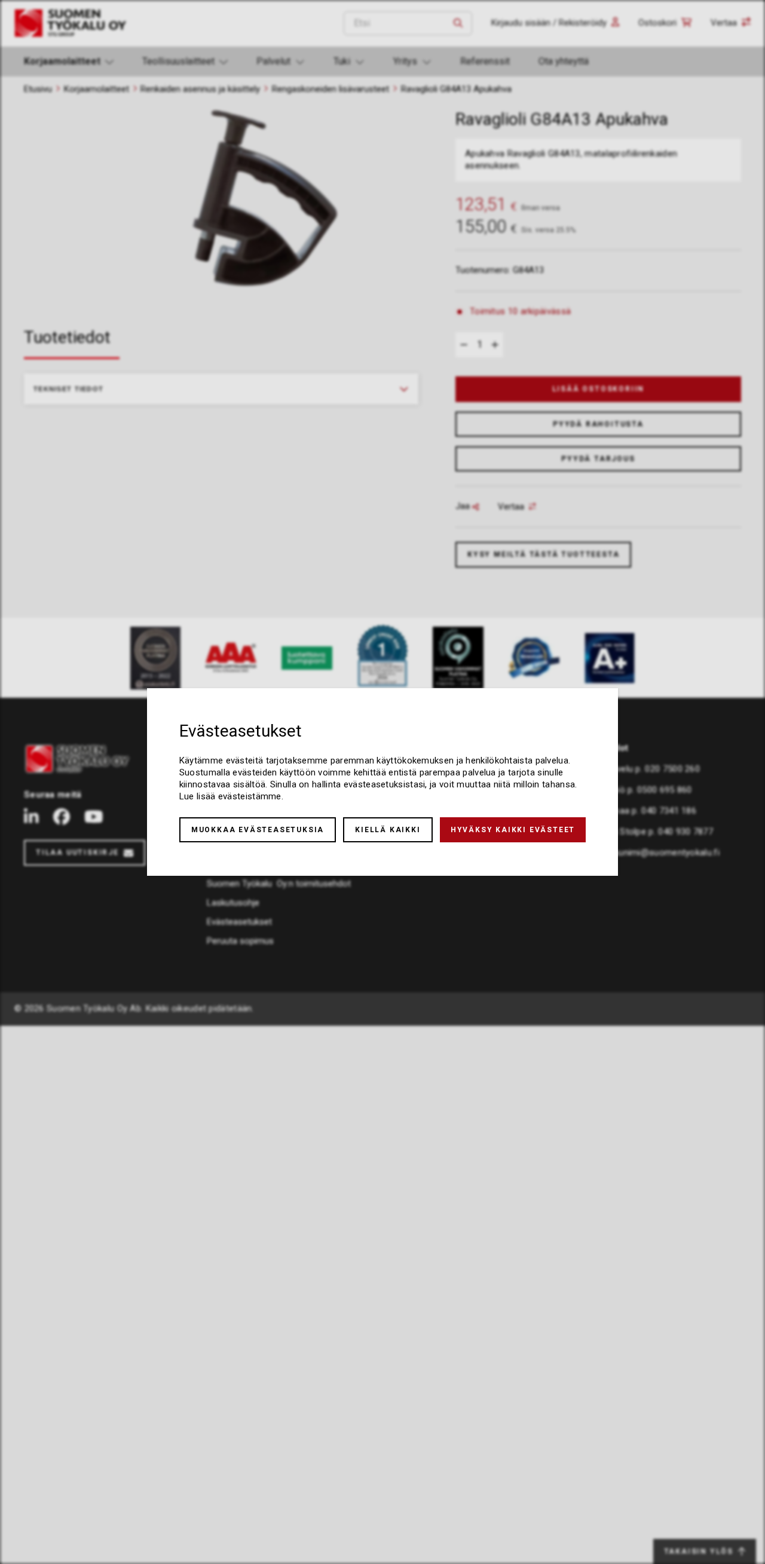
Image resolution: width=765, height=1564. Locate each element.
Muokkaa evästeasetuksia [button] (257, 830)
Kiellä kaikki (387, 830)
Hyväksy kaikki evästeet (513, 830)
